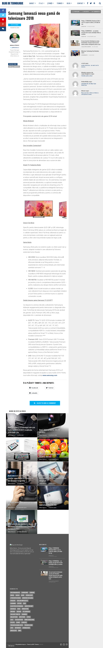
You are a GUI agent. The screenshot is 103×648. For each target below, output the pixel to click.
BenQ (12, 595)
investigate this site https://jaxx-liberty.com (88, 84)
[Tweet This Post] (3, 15)
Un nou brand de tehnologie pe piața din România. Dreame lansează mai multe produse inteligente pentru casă (90, 42)
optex (19, 603)
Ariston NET (29, 606)
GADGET (31, 3)
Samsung (16, 66)
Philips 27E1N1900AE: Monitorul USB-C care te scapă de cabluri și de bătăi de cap (90, 22)
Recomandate (15, 592)
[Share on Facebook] (3, 11)
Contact (80, 3)
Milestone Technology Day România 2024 (90, 52)
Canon (32, 592)
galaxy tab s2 (15, 614)
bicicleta (13, 630)
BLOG (68, 3)
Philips (13, 600)
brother (22, 617)
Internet (18, 628)
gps (12, 628)
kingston (25, 609)
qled (10, 66)
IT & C (41, 3)
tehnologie (28, 625)
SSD (24, 603)
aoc (12, 619)
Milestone (14, 617)
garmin (13, 603)
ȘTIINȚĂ (49, 3)
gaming (24, 614)
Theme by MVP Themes (33, 644)
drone (19, 611)
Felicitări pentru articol (86, 76)
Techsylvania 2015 (17, 625)
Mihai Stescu (14, 45)
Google (13, 609)
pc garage (26, 611)
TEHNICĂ (59, 3)
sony (18, 622)
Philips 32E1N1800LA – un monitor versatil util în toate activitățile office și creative (91, 32)
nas (19, 609)
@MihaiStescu (15, 47)
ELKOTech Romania (17, 606)
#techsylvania (16, 598)
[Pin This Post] (3, 20)
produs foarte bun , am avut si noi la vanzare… (90, 66)
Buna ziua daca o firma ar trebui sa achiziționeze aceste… (89, 93)
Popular (76, 11)
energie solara (27, 598)
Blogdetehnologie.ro (21, 644)
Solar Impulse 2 (22, 600)
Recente (86, 11)
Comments (96, 11)
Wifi (19, 630)
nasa (17, 595)
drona (13, 611)
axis (22, 595)
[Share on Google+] (3, 24)
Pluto (12, 622)
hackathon (19, 619)
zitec (28, 617)
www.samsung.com (50, 375)
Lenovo (24, 622)
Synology (29, 595)
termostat (26, 628)
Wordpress (11, 645)
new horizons (29, 619)
